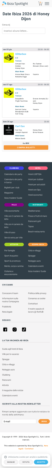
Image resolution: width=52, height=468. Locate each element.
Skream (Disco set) (40, 66)
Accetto (41, 462)
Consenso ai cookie (36, 298)
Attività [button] (14, 244)
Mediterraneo (34, 211)
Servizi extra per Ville (13, 237)
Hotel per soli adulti (36, 184)
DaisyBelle (19, 99)
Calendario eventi (36, 266)
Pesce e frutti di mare (37, 216)
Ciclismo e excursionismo (10, 272)
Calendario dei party (13, 174)
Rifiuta (26, 462)
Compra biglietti (26, 147)
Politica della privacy (37, 293)
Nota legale (7, 312)
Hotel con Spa (34, 190)
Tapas (31, 226)
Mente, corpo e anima (14, 266)
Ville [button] (14, 205)
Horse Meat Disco (22, 74)
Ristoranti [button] (38, 205)
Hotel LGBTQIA (34, 174)
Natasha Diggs (21, 77)
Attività (5, 385)
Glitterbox (20, 54)
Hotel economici (35, 195)
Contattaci (33, 303)
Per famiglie (9, 250)
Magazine (8, 193)
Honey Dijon (20, 68)
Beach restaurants (36, 231)
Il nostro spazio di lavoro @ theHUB (36, 310)
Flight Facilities (21, 101)
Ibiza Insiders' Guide (13, 198)
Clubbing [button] (14, 168)
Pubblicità (6, 306)
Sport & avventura (12, 261)
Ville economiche (11, 211)
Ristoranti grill (34, 221)
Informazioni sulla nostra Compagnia (10, 300)
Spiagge (31, 256)
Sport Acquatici (11, 256)
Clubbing (6, 375)
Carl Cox (20, 126)
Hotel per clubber (35, 179)
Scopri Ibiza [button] (38, 244)
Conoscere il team (10, 293)
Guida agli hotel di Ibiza (12, 349)
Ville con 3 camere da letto (13, 217)
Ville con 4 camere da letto (13, 225)
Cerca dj (6, 25)
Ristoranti (6, 380)
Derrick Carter (20, 109)
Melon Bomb (20, 139)
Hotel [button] (38, 168)
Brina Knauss (38, 132)
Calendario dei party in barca (13, 181)
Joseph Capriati (21, 132)
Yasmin (36, 74)
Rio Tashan (37, 64)
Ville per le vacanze (10, 354)
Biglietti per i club (11, 187)
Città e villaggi (34, 250)
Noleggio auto (34, 261)
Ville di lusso (9, 232)
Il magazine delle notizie (12, 390)
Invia (44, 421)
